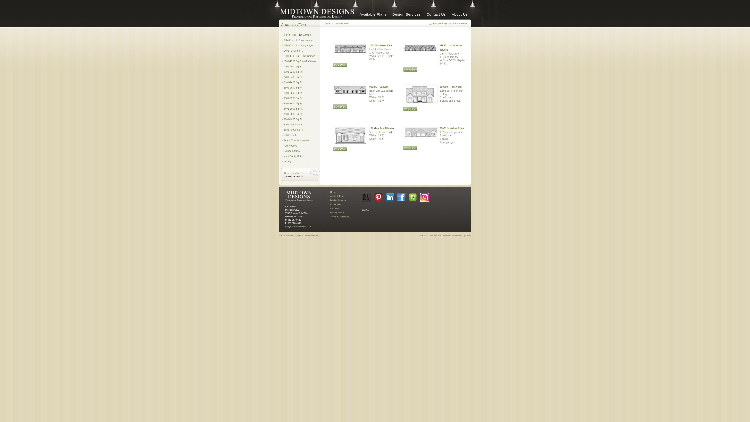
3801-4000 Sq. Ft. (293, 119)
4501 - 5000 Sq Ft (293, 130)
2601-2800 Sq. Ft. (293, 87)
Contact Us (436, 14)
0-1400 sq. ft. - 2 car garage (298, 45)
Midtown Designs (318, 13)
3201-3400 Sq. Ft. (293, 103)
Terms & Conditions (339, 216)
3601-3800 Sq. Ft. (293, 114)
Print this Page (440, 23)
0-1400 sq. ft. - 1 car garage (298, 40)
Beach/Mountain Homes (296, 140)
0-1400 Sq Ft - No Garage (297, 35)
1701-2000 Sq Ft (292, 66)
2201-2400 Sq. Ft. (293, 77)
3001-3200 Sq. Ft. (293, 98)
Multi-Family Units (293, 156)
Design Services (406, 14)
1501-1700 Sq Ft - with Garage (300, 61)
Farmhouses (290, 145)
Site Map (365, 210)
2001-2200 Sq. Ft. (293, 72)
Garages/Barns (292, 151)
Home (327, 23)
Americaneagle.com (462, 236)
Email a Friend (460, 23)
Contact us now (292, 176)
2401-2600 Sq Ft (292, 82)
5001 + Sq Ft (290, 135)
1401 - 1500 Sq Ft (293, 50)
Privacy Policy (337, 212)
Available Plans (373, 14)
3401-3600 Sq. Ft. (293, 108)
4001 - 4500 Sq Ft (293, 124)
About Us (460, 14)
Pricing (287, 161)
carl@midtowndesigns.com (298, 226)
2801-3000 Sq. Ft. (293, 93)
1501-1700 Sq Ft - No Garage (299, 56)
